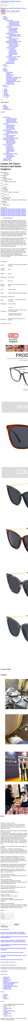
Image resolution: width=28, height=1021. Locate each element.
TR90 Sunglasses (13, 30)
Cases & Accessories (11, 47)
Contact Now (4, 207)
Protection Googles (13, 59)
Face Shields (12, 60)
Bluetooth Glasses (10, 63)
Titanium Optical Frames (14, 25)
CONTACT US (4, 971)
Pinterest (19, 8)
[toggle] (20, 14)
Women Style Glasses (14, 45)
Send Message (4, 926)
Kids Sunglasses (13, 39)
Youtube (15, 8)
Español (5, 91)
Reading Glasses (10, 33)
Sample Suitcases (13, 54)
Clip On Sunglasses (13, 32)
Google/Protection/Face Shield (13, 56)
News (4, 64)
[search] (1, 4)
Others (10, 55)
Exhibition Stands (13, 52)
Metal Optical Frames (14, 23)
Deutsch (5, 90)
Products (5, 19)
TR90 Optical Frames (14, 24)
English (5, 89)
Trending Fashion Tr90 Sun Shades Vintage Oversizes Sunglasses (12, 959)
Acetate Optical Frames (14, 21)
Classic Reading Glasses (14, 34)
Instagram (23, 8)
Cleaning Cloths (13, 50)
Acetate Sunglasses (13, 28)
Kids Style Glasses (13, 46)
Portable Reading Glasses (15, 36)
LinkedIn (11, 8)
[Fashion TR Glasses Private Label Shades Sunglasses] (13, 209)
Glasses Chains (12, 51)
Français (6, 93)
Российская (6, 95)
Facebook (3, 8)
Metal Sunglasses (13, 29)
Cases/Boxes (12, 49)
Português (6, 94)
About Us (5, 17)
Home (4, 16)
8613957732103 (7, 1013)
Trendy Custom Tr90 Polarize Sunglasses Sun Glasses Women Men (12, 952)
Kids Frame (9, 37)
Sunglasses (8, 26)
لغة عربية (6, 96)
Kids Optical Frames (14, 38)
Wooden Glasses (10, 62)
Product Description (7, 217)
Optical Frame (9, 20)
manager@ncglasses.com (15, 1)
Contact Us (6, 65)
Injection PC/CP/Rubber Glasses (13, 41)
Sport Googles (12, 58)
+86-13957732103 (5, 1)
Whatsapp (2, 816)
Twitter (7, 8)
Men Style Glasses (13, 43)
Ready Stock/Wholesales (12, 42)
